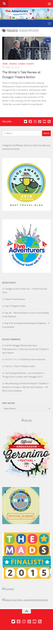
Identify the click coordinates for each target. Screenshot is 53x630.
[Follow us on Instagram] (35, 121)
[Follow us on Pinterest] (39, 121)
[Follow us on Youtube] (44, 121)
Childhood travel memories (32, 359)
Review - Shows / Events (22, 64)
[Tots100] (26, 420)
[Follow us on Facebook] (30, 121)
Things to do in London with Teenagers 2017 (22, 376)
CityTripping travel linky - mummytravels (23, 373)
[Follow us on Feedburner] (49, 121)
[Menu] (49, 3)
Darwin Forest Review (15, 299)
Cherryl (8, 366)
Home (5, 64)
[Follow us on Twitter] (25, 121)
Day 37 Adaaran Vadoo (15, 306)
